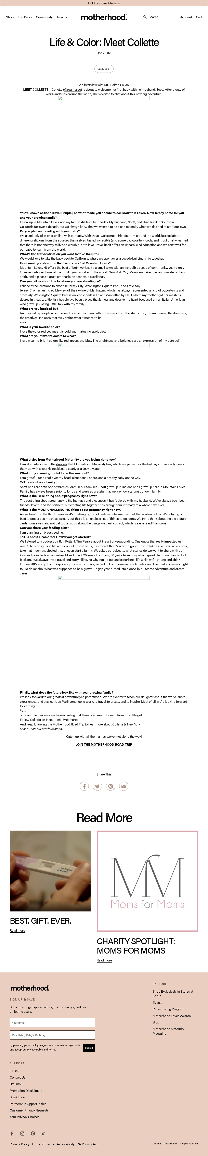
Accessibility (66, 1144)
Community (44, 17)
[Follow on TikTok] (43, 1133)
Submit (89, 1047)
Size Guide (17, 1097)
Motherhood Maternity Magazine (168, 1030)
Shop (9, 17)
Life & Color (104, 69)
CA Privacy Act (87, 1144)
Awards (62, 17)
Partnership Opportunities (28, 1103)
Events (157, 1002)
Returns (15, 1083)
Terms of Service (43, 1144)
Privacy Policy (19, 1144)
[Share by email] (123, 786)
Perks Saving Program (168, 1009)
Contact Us (17, 1077)
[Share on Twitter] (97, 786)
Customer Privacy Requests (29, 1110)
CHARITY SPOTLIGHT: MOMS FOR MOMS (136, 945)
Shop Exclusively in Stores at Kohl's (173, 993)
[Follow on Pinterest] (33, 1133)
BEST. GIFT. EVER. (40, 920)
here (117, 3)
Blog (156, 1022)
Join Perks (24, 17)
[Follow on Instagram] (22, 1133)
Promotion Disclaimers (26, 1090)
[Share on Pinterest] (110, 786)
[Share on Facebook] (84, 786)
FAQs (13, 1070)
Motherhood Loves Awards (172, 1015)
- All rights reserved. (187, 1143)
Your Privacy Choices (24, 1116)
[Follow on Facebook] (12, 1133)
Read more (17, 930)
